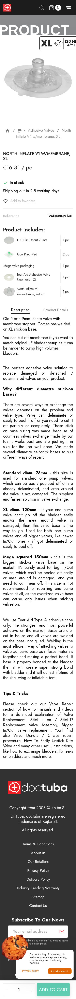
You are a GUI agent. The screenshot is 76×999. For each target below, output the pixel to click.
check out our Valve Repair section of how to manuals (38, 706)
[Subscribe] (62, 931)
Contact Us (38, 905)
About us (38, 853)
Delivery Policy (38, 879)
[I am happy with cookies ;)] (60, 971)
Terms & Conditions (38, 844)
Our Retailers (38, 861)
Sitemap (38, 897)
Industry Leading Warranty (38, 888)
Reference (11, 216)
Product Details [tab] (55, 310)
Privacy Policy (38, 870)
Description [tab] (20, 309)
